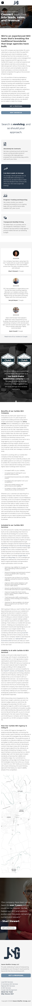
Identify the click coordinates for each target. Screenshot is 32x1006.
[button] (2, 2)
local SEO (25, 633)
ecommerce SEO (6, 640)
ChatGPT (6, 671)
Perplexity (20, 671)
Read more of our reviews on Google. (16, 336)
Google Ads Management (9, 990)
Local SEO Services (7, 982)
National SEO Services (8, 986)
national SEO (19, 638)
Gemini (12, 671)
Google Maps (22, 555)
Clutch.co (8, 384)
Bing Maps (12, 557)
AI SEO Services (6, 988)
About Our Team (7, 992)
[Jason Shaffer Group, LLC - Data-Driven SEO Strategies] (16, 2)
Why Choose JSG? (7, 994)
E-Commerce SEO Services (9, 984)
